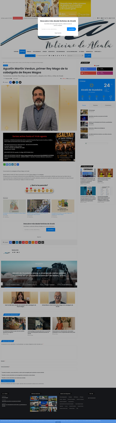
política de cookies (81, 420)
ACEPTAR (58, 422)
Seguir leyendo (58, 33)
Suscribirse (71, 29)
